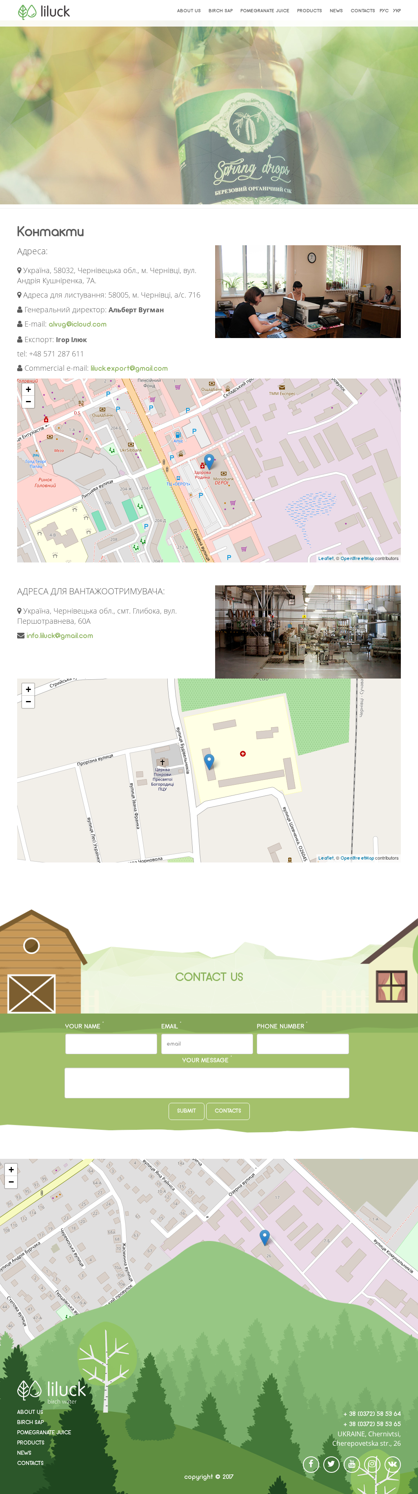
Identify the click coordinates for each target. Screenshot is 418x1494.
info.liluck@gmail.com (60, 636)
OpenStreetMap (357, 559)
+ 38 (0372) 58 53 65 (372, 1424)
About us (189, 11)
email (171, 1026)
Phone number (282, 1026)
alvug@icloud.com (78, 325)
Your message (207, 1060)
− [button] (28, 401)
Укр (397, 11)
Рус (384, 11)
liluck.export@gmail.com (129, 369)
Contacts (363, 11)
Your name (84, 1026)
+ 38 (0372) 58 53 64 (372, 1414)
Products (309, 11)
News (336, 11)
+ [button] (28, 389)
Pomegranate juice (264, 11)
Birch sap (221, 11)
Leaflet (326, 559)
